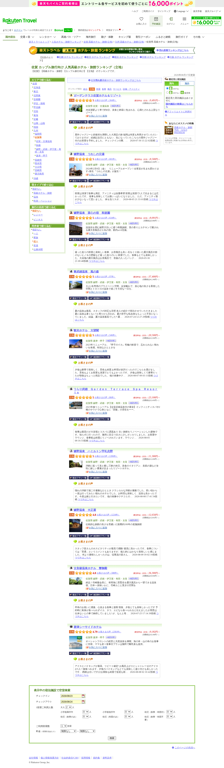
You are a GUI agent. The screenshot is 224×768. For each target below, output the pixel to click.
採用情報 (85, 757)
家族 (36, 237)
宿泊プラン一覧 (80, 121)
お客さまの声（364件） (106, 100)
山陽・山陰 (39, 123)
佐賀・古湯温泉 (44, 141)
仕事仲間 (38, 249)
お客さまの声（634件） (106, 218)
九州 (36, 130)
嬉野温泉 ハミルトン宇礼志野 (93, 451)
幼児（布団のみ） (111, 717)
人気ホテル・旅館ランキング (66, 42)
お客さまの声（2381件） (109, 632)
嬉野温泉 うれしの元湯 (89, 154)
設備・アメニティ (131, 89)
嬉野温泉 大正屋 (85, 509)
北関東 (37, 95)
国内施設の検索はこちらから (179, 105)
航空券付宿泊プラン (99, 121)
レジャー (38, 214)
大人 (63, 707)
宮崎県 (38, 170)
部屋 (98, 89)
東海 (36, 115)
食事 (104, 89)
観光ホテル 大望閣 (86, 330)
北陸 (36, 111)
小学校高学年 (67, 712)
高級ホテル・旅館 (43, 193)
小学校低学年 (109, 712)
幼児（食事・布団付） (155, 712)
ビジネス (38, 219)
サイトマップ (164, 11)
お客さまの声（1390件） (106, 456)
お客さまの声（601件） (106, 159)
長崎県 (38, 160)
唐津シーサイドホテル (88, 626)
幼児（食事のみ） (69, 717)
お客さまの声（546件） (106, 335)
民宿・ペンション (43, 201)
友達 (36, 245)
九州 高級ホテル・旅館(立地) (129, 42)
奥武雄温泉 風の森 (86, 271)
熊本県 (38, 163)
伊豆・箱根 (39, 103)
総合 (85, 89)
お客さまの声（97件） (105, 276)
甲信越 (37, 107)
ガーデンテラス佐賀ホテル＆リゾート (97, 95)
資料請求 (107, 757)
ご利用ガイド (148, 11)
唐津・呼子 (41, 155)
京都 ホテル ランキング (154, 57)
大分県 (38, 167)
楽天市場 (197, 11)
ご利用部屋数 (43, 726)
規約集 (96, 757)
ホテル (176, 89)
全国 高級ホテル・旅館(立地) (98, 42)
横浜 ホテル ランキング (126, 57)
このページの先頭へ (185, 747)
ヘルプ (135, 11)
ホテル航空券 (181, 93)
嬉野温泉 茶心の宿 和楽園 (92, 212)
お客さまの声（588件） (108, 573)
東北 (36, 91)
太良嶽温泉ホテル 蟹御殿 (90, 568)
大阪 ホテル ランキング (181, 57)
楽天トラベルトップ (39, 42)
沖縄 (36, 178)
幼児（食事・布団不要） (154, 718)
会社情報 (33, 757)
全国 (34, 83)
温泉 (36, 197)
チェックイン (43, 696)
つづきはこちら (97, 261)
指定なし (36, 189)
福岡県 (38, 134)
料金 (46, 731)
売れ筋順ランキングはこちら (174, 50)
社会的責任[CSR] (70, 757)
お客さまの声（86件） (105, 397)
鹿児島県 (39, 173)
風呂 (109, 89)
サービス (117, 89)
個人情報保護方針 (50, 757)
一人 (36, 233)
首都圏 (37, 99)
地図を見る (115, 106)
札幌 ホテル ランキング (71, 57)
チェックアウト (44, 701)
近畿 (36, 119)
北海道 (37, 87)
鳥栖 (38, 145)
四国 (36, 127)
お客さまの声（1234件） (108, 515)
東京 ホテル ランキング (98, 57)
